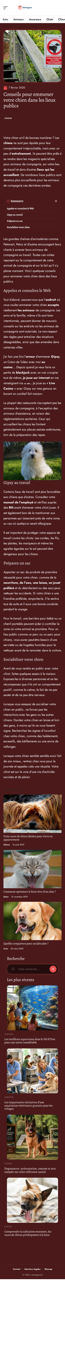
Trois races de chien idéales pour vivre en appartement (28, 838)
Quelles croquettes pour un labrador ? (25, 944)
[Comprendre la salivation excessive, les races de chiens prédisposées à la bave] (32, 1200)
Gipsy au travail (15, 214)
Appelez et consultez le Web (20, 208)
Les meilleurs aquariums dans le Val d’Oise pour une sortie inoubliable (29, 1040)
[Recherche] (59, 8)
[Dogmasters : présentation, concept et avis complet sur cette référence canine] (32, 1137)
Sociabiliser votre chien (18, 227)
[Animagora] (25, 8)
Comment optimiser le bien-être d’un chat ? (29, 892)
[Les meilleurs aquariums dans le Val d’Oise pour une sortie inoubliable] (32, 1008)
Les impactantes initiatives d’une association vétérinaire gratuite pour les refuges (28, 1105)
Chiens (8, 118)
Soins (5, 896)
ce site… (28, 383)
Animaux (9, 1034)
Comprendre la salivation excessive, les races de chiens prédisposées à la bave (27, 1233)
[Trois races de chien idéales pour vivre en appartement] (32, 814)
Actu (5, 948)
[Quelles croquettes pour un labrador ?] (32, 921)
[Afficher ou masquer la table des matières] (40, 201)
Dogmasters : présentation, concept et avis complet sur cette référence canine (30, 1170)
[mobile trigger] (6, 8)
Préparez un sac (15, 221)
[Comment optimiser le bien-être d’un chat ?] (32, 869)
